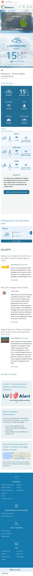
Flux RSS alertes (5, 531)
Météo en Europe (6, 487)
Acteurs (18, 487)
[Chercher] (28, 7)
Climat (3, 496)
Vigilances (4, 493)
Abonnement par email (7, 513)
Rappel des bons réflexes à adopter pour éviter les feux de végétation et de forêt (16, 331)
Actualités (19, 485)
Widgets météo (5, 536)
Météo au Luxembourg (7, 485)
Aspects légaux (20, 556)
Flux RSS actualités (6, 533)
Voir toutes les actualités (9, 374)
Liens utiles (19, 551)
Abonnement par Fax (7, 516)
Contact (3, 559)
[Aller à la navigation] (31, 7)
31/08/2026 (9, 14)
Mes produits (25, 420)
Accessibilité (19, 490)
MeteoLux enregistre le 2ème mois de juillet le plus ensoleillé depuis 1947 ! (16, 258)
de (19, 7)
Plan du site (19, 554)
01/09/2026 (24, 14)
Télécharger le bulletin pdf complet (16, 192)
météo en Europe (16, 462)
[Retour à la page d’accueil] (7, 7)
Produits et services (6, 498)
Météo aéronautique (7, 490)
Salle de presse (23, 264)
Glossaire (4, 554)
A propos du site (5, 551)
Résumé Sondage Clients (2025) (14, 287)
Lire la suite (14, 280)
